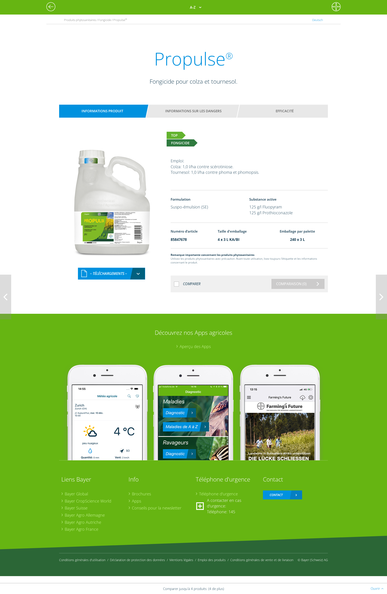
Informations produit (102, 111)
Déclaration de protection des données (137, 560)
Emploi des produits (212, 560)
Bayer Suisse (76, 508)
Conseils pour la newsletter (156, 508)
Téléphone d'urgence (218, 493)
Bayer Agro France (81, 529)
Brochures (141, 493)
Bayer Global (76, 493)
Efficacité (285, 111)
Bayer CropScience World (88, 501)
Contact (276, 495)
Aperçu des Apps (195, 346)
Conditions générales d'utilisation (82, 560)
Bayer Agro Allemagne (85, 515)
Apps (136, 501)
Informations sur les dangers (193, 111)
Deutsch (317, 20)
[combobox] (111, 274)
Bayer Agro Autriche (83, 522)
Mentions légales (181, 560)
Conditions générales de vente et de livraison (261, 560)
